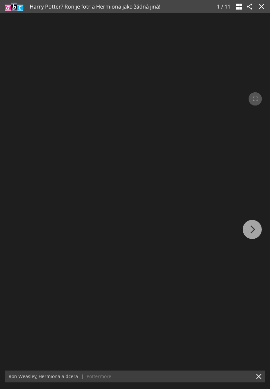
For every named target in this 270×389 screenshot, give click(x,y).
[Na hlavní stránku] (14, 6)
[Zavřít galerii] (260, 6)
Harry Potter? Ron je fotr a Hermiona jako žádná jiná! (95, 6)
